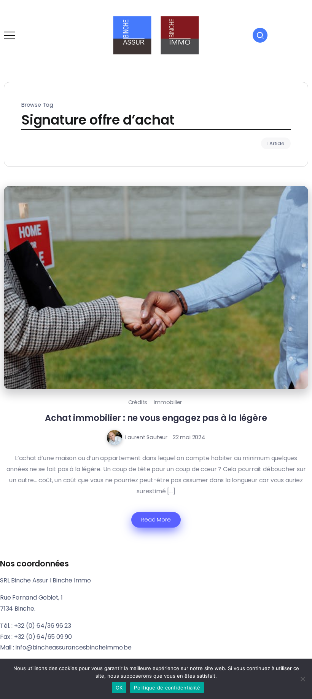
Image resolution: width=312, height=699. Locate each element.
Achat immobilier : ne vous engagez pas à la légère (156, 418)
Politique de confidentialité (167, 688)
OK (119, 688)
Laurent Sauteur (146, 437)
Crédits (138, 402)
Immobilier (168, 402)
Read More (155, 519)
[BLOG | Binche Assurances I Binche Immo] (156, 34)
